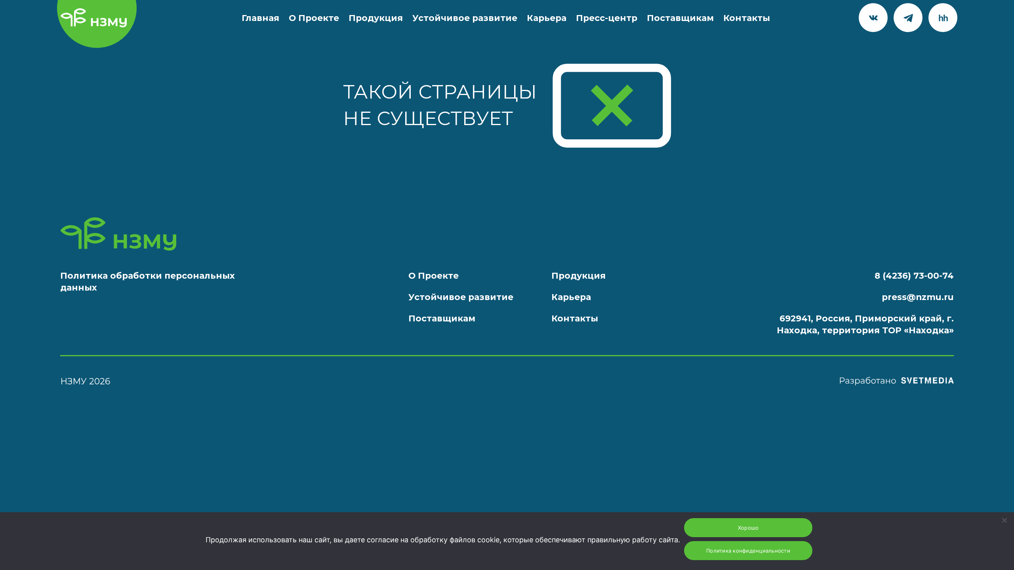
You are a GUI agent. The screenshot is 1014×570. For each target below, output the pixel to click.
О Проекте (314, 18)
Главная (260, 18)
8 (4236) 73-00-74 (914, 275)
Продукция (376, 18)
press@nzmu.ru (918, 297)
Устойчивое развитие (464, 18)
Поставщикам (680, 18)
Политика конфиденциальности (748, 550)
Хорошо (748, 527)
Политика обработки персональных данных (147, 281)
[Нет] (1004, 520)
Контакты (746, 18)
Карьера (546, 18)
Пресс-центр (606, 18)
